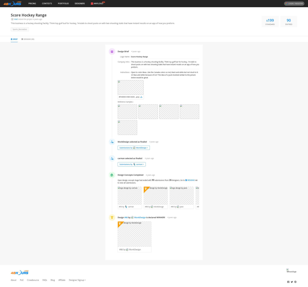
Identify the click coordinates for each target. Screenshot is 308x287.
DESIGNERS (80, 3)
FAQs (44, 280)
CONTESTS (47, 3)
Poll (21, 280)
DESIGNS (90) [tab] (29, 39)
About (13, 280)
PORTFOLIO (63, 3)
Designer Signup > (77, 280)
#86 (126, 217)
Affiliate (61, 280)
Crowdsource (33, 280)
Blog (53, 280)
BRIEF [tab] (15, 39)
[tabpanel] (154, 152)
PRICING (32, 3)
